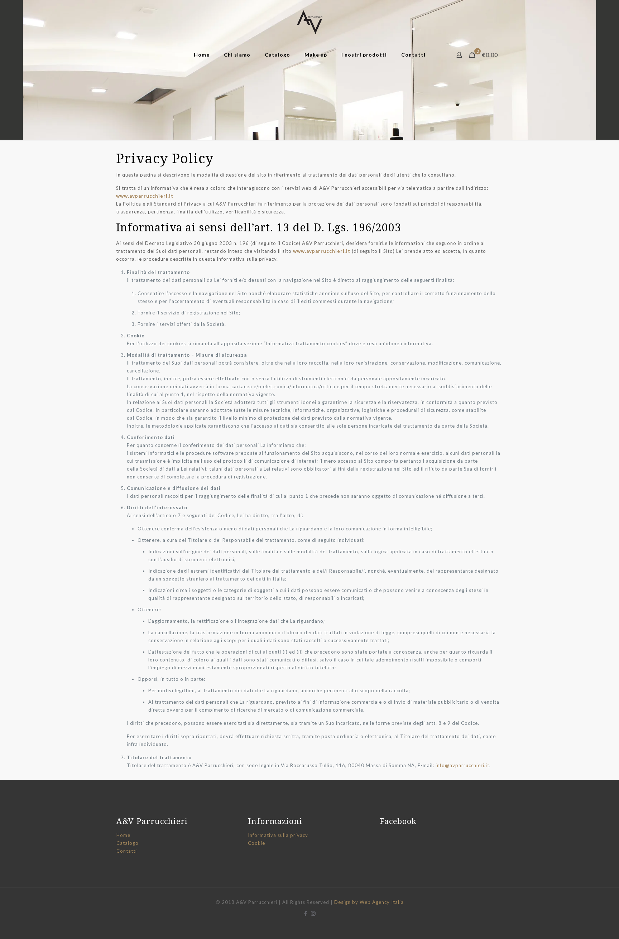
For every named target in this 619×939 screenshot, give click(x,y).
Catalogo (127, 843)
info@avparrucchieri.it (462, 765)
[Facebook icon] (305, 913)
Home (123, 835)
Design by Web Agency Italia (369, 902)
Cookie (256, 843)
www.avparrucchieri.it (144, 196)
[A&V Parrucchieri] (310, 22)
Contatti (126, 851)
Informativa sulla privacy (278, 835)
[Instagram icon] (313, 913)
